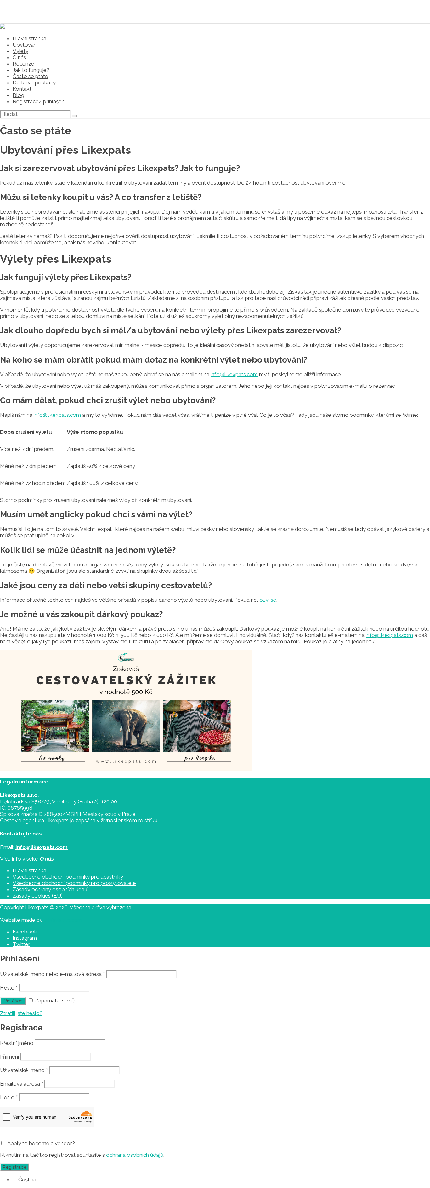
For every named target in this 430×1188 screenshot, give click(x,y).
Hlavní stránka (29, 38)
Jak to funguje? (31, 70)
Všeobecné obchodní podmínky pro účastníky (68, 877)
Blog (18, 95)
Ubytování (25, 45)
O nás (19, 57)
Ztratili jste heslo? (21, 1013)
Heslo (9, 987)
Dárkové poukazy (34, 82)
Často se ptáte (30, 76)
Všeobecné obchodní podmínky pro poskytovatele (74, 883)
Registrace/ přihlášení (39, 101)
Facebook (25, 931)
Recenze (23, 63)
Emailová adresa (21, 1084)
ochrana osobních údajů (134, 1155)
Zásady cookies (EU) (38, 895)
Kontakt (22, 89)
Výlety (20, 51)
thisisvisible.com (63, 920)
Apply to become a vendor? (40, 1143)
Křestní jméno (16, 1043)
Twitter (21, 944)
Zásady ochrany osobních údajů (51, 889)
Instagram (25, 938)
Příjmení (9, 1056)
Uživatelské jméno (24, 1070)
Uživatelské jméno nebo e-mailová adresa (52, 974)
